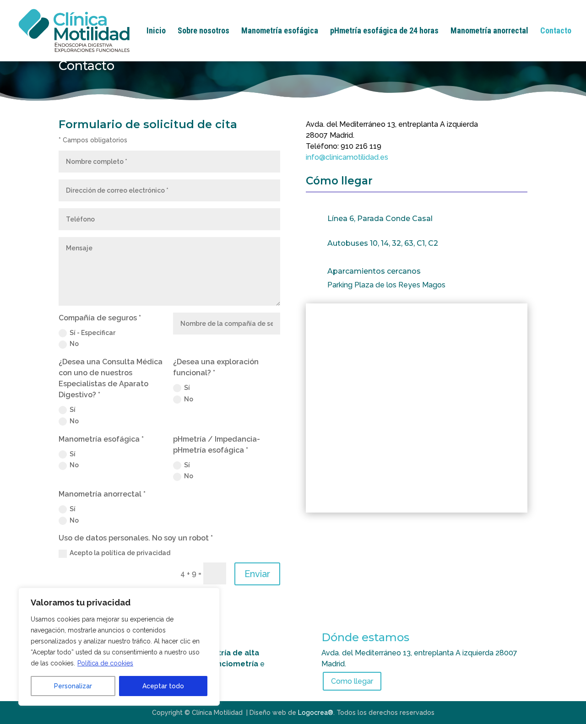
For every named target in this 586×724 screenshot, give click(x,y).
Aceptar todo (163, 686)
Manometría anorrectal (489, 31)
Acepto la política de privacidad (120, 553)
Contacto (555, 31)
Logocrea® (315, 712)
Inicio (156, 31)
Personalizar (73, 686)
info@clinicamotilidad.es (347, 157)
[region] (119, 647)
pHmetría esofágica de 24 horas (384, 31)
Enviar (257, 573)
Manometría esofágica (279, 31)
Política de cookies (105, 663)
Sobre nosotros (203, 31)
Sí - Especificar (92, 332)
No (74, 343)
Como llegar (352, 681)
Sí (73, 409)
